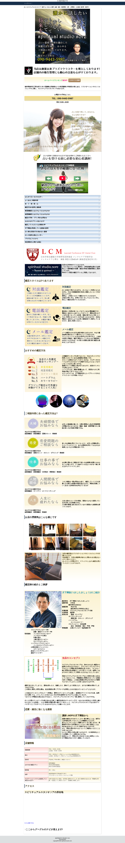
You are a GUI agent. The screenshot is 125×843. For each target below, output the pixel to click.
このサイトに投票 (74, 80)
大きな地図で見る (29, 823)
